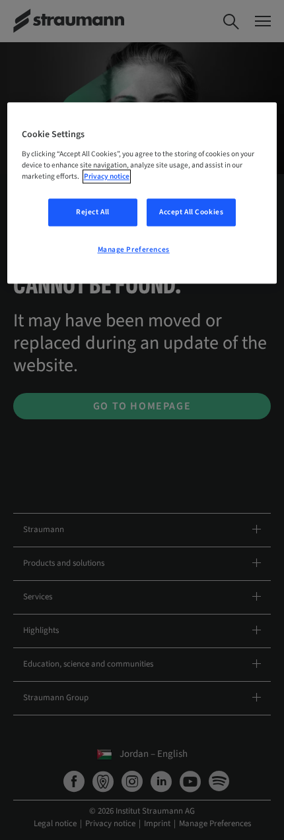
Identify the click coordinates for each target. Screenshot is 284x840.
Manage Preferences (134, 249)
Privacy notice (106, 176)
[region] (142, 193)
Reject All (93, 212)
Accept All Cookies (191, 212)
